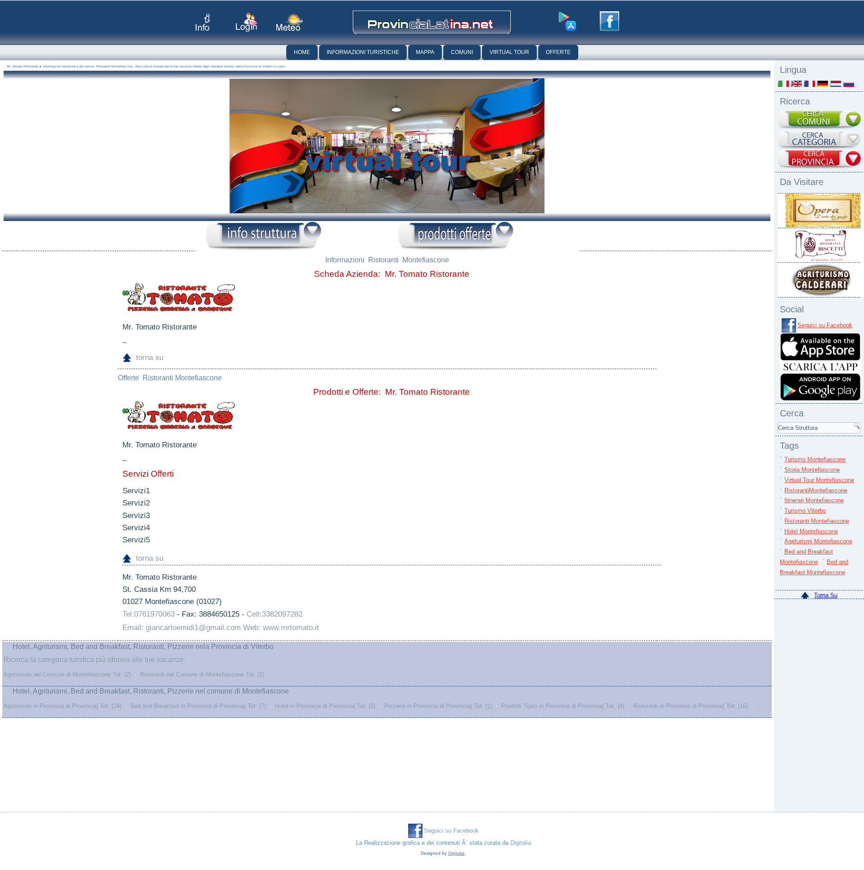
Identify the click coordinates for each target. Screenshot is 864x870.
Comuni (462, 52)
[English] (796, 83)
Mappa (425, 52)
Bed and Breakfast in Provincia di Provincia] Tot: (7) (198, 706)
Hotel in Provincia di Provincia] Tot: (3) (325, 706)
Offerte (558, 52)
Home (302, 52)
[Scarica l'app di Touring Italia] (567, 22)
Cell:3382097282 (274, 614)
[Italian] (783, 83)
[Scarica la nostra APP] (820, 399)
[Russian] (848, 83)
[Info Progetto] (202, 22)
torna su (149, 357)
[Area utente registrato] (246, 22)
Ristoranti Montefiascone (816, 521)
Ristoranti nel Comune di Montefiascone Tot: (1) (202, 674)
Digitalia (520, 842)
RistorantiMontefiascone (815, 490)
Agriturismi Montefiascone (818, 541)
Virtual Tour (509, 52)
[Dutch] (835, 83)
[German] (822, 83)
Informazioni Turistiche (363, 52)
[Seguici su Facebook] (609, 21)
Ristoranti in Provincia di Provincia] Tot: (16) (690, 706)
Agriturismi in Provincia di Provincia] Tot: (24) (63, 706)
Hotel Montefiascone (811, 531)
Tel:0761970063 (148, 614)
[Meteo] (289, 22)
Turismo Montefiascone (815, 459)
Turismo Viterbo (805, 510)
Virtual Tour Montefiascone (819, 480)
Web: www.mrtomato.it (281, 627)
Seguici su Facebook (824, 325)
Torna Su (825, 595)
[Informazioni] (263, 236)
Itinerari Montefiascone (814, 500)
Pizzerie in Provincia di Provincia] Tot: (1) (438, 706)
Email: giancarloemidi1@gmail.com (181, 627)
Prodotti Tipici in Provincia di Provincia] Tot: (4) (562, 706)
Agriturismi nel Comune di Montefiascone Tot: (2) (67, 674)
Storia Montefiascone (812, 469)
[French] (809, 83)
